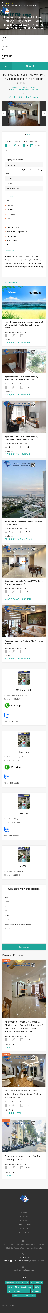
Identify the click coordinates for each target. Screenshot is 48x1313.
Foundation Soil (36, 1283)
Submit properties (24, 1224)
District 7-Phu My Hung (20, 89)
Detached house (22, 1283)
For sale (22, 87)
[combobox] (24, 40)
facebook (22, 5)
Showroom (36, 1291)
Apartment (32, 87)
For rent (25, 1220)
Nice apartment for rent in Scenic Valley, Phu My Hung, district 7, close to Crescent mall (23, 1093)
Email (6, 906)
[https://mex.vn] (5, 13)
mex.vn (11, 1305)
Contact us (25, 1232)
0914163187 (15, 699)
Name (6, 897)
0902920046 (15, 875)
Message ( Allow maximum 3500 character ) (18, 925)
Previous (4, 113)
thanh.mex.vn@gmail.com (19, 695)
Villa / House (30, 1295)
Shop (27, 1291)
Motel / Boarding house (23, 1287)
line (16, 5)
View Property (24, 312)
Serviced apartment (15, 1291)
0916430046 (15, 761)
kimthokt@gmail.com (17, 819)
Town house (18, 1295)
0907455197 (15, 822)
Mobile (7, 915)
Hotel (10, 1287)
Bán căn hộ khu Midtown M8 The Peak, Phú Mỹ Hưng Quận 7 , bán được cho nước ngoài (24, 325)
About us (24, 1228)
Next (44, 113)
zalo (12, 5)
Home (14, 87)
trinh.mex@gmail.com (17, 871)
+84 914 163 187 (10, 3)
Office (37, 1287)
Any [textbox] (3, 40)
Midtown (35, 89)
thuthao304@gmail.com (18, 757)
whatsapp (6, 5)
